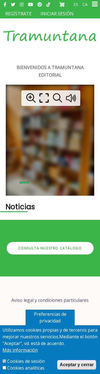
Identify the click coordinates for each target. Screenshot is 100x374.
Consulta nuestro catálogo (50, 248)
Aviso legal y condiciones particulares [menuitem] (50, 300)
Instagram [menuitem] (22, 4)
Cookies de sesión (26, 361)
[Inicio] (50, 30)
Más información (20, 350)
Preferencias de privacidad (50, 317)
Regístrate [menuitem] (18, 14)
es (76, 4)
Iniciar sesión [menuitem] (57, 14)
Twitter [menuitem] (13, 4)
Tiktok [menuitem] (48, 4)
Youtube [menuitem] (30, 4)
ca (85, 4)
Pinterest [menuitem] (39, 4)
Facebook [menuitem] (5, 4)
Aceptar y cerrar (77, 364)
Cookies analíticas (25, 368)
